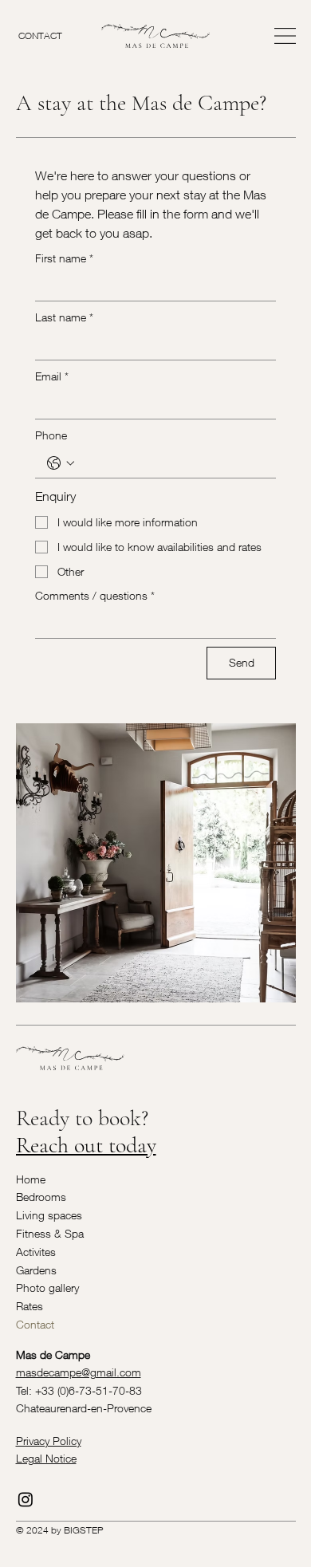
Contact (35, 1324)
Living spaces (49, 1215)
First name (64, 258)
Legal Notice (46, 1458)
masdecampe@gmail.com (78, 1372)
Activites (36, 1251)
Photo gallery (47, 1287)
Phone (51, 435)
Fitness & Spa (50, 1233)
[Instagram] (25, 1499)
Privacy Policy (48, 1440)
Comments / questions (95, 595)
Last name (64, 317)
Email (52, 376)
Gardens (36, 1270)
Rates (29, 1306)
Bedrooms (41, 1196)
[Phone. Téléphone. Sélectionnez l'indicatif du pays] (61, 463)
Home (30, 1179)
